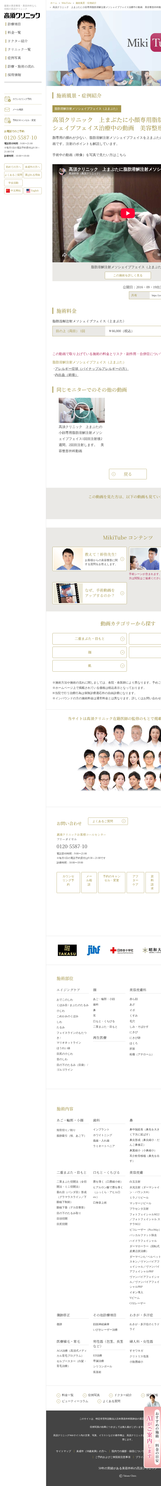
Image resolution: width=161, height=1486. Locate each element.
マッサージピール (140, 1203)
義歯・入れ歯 (101, 1140)
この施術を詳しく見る (128, 275)
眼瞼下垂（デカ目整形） (72, 1207)
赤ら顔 (134, 999)
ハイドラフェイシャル (143, 1240)
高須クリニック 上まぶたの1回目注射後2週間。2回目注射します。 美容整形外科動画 (81, 439)
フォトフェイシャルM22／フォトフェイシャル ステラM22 (145, 1219)
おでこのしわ (65, 999)
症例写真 (14, 57)
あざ (132, 1004)
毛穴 (132, 1021)
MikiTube (66, 3)
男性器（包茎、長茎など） (108, 1343)
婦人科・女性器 (141, 1341)
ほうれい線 (63, 1048)
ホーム (53, 3)
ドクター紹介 (18, 41)
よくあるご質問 (102, 821)
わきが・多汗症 (141, 1315)
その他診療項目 (105, 1315)
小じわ (61, 1010)
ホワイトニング (102, 1135)
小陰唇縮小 (136, 1361)
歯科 (96, 1004)
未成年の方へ (32, 166)
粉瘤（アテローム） (142, 1054)
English (35, 190)
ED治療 (97, 1355)
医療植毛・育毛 (68, 1341)
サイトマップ (63, 1451)
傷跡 (59, 1324)
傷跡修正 (63, 1315)
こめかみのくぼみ (67, 1016)
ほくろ (134, 1043)
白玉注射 (135, 1181)
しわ (59, 1021)
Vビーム (135, 1297)
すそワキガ (136, 1350)
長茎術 (97, 1372)
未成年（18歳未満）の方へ (91, 1451)
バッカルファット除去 (143, 1235)
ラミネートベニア (104, 1146)
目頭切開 (62, 1218)
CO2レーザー (138, 1303)
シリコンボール (102, 1366)
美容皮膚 (136, 1172)
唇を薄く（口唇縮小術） (108, 1181)
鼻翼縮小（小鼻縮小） (143, 1150)
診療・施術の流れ (21, 66)
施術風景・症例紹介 (86, 3)
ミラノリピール (139, 1197)
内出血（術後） (66, 375)
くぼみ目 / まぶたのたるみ (73, 1005)
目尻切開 (62, 1224)
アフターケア (135, 880)
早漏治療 (98, 1360)
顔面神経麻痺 (101, 1324)
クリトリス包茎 (139, 1356)
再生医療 (99, 1037)
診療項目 (14, 24)
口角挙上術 (100, 1202)
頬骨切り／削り (66, 1130)
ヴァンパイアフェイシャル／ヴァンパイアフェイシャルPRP (145, 1281)
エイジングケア (68, 989)
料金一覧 (14, 32)
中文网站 (16, 190)
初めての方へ (13, 166)
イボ (132, 1010)
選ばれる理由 (32, 174)
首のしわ (62, 1059)
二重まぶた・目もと (105, 1026)
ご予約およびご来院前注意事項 (112, 1457)
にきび (134, 1032)
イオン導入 (136, 1292)
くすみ (134, 1015)
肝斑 (132, 1048)
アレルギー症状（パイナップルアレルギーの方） (92, 369)
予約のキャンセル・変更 (24, 120)
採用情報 (14, 74)
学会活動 (13, 182)
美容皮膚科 (138, 989)
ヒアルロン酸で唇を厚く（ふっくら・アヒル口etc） (108, 1192)
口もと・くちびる (104, 1021)
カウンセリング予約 (22, 99)
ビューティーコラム (75, 1401)
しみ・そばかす (139, 1026)
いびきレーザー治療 (105, 1329)
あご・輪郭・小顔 (104, 999)
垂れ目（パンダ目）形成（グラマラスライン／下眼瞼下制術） (72, 1197)
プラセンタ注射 (139, 1208)
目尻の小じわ (65, 1053)
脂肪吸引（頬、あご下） (72, 1135)
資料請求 (152, 882)
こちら (121, 155)
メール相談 (18, 109)
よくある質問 (111, 1401)
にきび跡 (135, 1037)
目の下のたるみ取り (69, 1213)
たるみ (61, 1027)
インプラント (101, 1129)
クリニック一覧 (19, 49)
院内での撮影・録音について (128, 1451)
